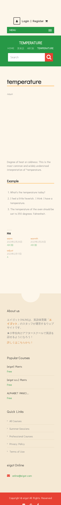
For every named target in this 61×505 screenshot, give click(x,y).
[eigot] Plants (14, 366)
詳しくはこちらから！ (20, 342)
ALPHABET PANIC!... (18, 393)
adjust (10, 250)
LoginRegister (33, 21)
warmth (34, 238)
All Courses (15, 421)
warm (10, 238)
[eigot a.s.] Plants (17, 380)
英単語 (20, 48)
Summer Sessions (19, 428)
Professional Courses (21, 436)
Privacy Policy (17, 444)
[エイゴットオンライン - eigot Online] (30, 8)
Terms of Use (17, 451)
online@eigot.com (22, 475)
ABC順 (30, 48)
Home (10, 48)
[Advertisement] (30, 128)
